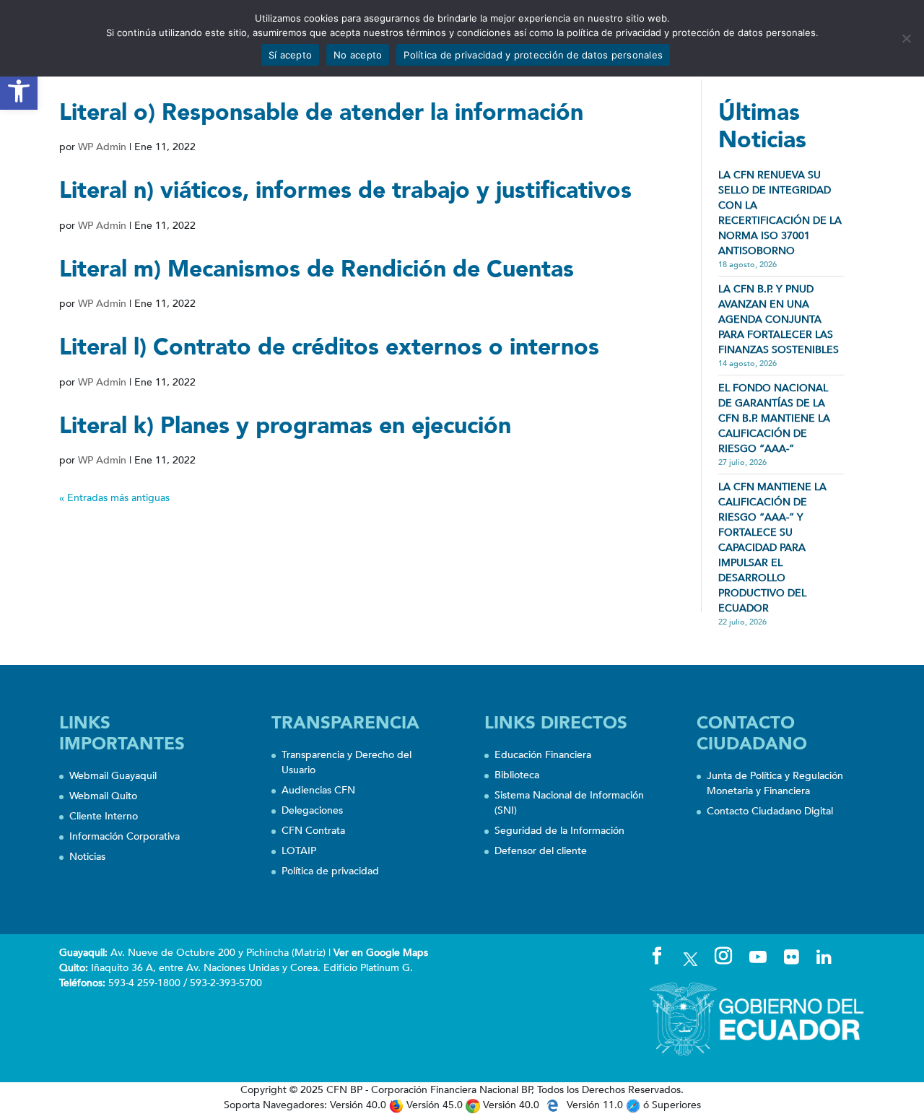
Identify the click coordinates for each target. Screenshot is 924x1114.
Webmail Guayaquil (113, 776)
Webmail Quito (103, 796)
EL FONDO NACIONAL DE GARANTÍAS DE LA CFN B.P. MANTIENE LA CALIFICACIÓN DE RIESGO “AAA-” (774, 418)
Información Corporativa (124, 836)
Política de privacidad (330, 871)
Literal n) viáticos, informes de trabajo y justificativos (345, 190)
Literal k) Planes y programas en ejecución (285, 426)
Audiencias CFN (318, 790)
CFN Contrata (313, 830)
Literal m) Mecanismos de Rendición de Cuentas (316, 269)
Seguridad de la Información (559, 830)
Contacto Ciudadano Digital (770, 811)
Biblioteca (516, 775)
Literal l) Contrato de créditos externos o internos (329, 347)
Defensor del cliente (540, 851)
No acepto (358, 55)
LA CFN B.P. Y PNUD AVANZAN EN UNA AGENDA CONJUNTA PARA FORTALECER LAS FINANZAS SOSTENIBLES (778, 319)
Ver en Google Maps (381, 952)
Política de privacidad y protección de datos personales (533, 55)
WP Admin (102, 147)
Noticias (87, 856)
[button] (19, 91)
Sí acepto (290, 55)
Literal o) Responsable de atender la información (321, 113)
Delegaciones (312, 810)
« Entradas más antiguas (114, 498)
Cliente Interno (103, 816)
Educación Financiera (542, 755)
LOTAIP (299, 851)
